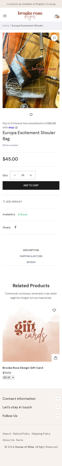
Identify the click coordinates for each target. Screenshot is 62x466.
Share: (7, 227)
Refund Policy (21, 433)
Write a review (10, 145)
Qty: (5, 175)
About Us (8, 440)
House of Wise (24, 447)
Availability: (9, 214)
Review (31, 262)
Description (31, 250)
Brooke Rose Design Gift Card (23, 368)
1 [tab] (31, 114)
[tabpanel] (31, 70)
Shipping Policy (41, 433)
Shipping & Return (31, 256)
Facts (19, 440)
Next (55, 345)
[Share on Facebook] (15, 227)
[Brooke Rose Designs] (30, 16)
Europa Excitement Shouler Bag (29, 135)
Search (7, 433)
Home (6, 25)
